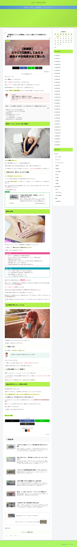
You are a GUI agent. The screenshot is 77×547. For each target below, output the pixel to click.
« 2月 (55, 47)
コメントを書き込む (27, 532)
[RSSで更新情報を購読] (29, 430)
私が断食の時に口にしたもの (13, 114)
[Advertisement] (38, 18)
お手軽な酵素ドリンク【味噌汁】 (15, 117)
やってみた (7, 415)
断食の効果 (9, 112)
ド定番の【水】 (12, 116)
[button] (38, 68)
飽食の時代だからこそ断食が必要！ (14, 119)
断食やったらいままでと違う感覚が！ (15, 109)
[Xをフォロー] (26, 430)
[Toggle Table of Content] (47, 108)
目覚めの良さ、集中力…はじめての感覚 (17, 111)
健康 (12, 415)
